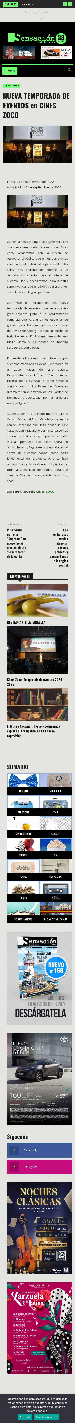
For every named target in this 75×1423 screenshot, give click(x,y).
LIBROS (23, 898)
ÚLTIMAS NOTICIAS (23, 919)
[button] (65, 4)
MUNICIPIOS (56, 791)
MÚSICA (56, 898)
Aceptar (25, 1417)
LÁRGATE (55, 833)
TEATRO (23, 876)
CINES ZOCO (45, 491)
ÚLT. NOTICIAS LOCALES (55, 919)
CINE (56, 855)
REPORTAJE (23, 812)
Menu (11, 71)
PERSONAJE (23, 791)
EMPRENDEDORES (23, 833)
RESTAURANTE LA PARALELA (26, 622)
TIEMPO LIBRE (11, 85)
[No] (70, 1408)
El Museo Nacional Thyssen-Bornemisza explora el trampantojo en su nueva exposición (33, 731)
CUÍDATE (23, 855)
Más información (46, 1417)
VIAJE (55, 812)
